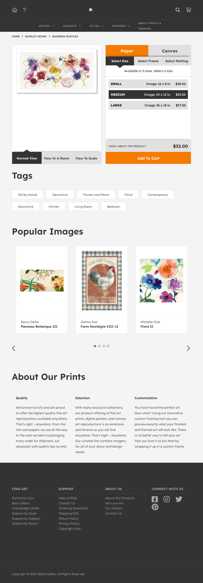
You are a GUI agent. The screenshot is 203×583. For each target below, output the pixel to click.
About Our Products (120, 498)
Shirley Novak (27, 195)
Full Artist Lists (23, 498)
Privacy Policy (69, 523)
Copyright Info (70, 529)
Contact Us (67, 503)
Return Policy (68, 518)
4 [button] (108, 346)
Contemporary (157, 195)
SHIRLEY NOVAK (36, 36)
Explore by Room (25, 523)
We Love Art (114, 503)
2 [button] (99, 346)
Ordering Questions (73, 508)
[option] (42, 289)
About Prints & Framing (149, 26)
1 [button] (95, 346)
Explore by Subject (26, 518)
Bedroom (113, 206)
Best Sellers (21, 503)
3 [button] (103, 346)
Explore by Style (24, 513)
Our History (114, 508)
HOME (16, 36)
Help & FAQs (68, 498)
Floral (128, 195)
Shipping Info (69, 513)
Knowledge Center (25, 508)
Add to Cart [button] (148, 158)
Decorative (60, 195)
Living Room (83, 206)
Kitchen (54, 206)
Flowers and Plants (96, 195)
